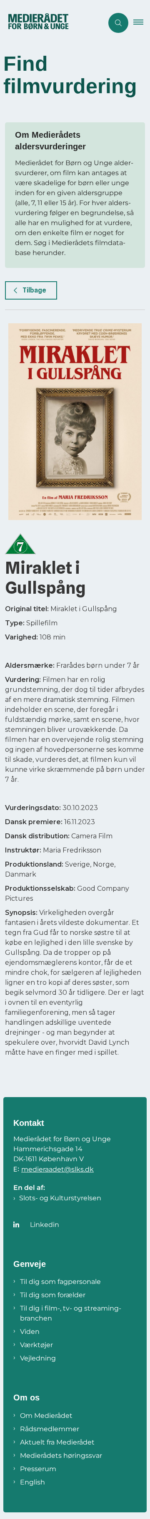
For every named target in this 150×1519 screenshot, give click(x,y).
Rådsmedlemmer (49, 1429)
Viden (30, 1332)
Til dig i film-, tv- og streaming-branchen (70, 1313)
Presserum (38, 1469)
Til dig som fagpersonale (60, 1282)
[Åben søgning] (118, 23)
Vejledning (38, 1358)
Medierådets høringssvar (61, 1456)
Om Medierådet (46, 1416)
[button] (141, 23)
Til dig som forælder (52, 1295)
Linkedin (44, 1225)
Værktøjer (36, 1345)
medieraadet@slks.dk (57, 1169)
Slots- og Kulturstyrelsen (60, 1198)
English (32, 1482)
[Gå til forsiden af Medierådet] (51, 23)
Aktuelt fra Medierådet (57, 1442)
